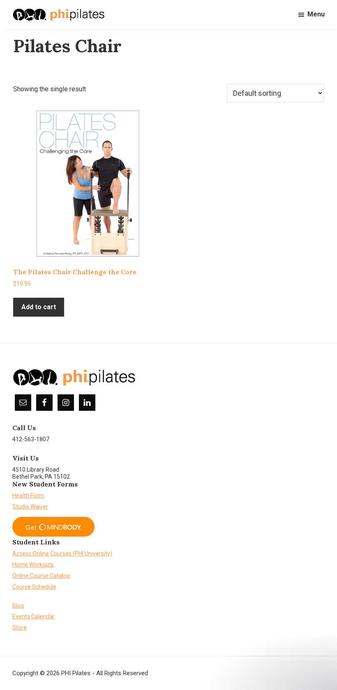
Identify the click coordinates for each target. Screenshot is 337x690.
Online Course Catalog (41, 575)
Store (19, 627)
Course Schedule (34, 586)
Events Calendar (33, 616)
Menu (316, 14)
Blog (18, 605)
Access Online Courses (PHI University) (62, 553)
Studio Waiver (30, 506)
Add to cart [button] (38, 307)
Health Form (28, 495)
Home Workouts (33, 564)
